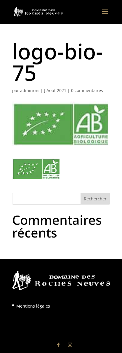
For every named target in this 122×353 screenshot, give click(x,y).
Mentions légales (33, 306)
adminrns (29, 90)
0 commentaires (87, 90)
